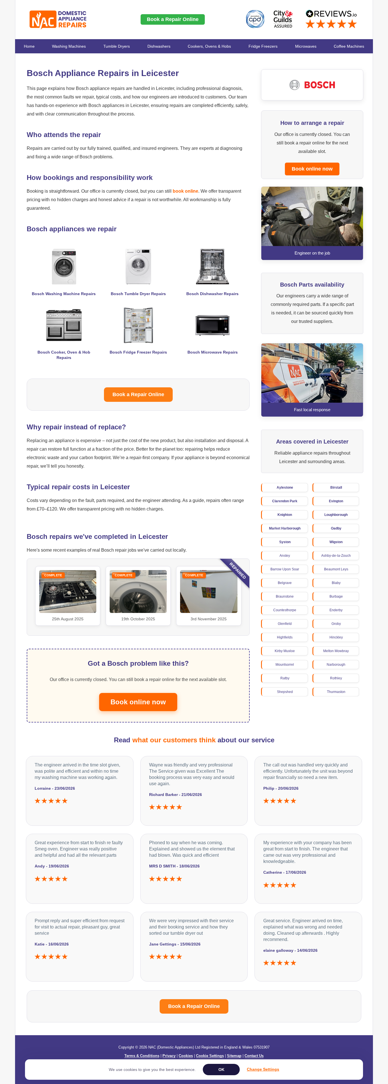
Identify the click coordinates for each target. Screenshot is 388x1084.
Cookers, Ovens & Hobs (209, 46)
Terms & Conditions (141, 1056)
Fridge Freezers (263, 46)
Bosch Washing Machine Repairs (64, 293)
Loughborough (336, 515)
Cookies (186, 1056)
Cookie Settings (210, 1056)
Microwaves (305, 46)
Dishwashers (158, 46)
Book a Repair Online (173, 19)
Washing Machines (69, 46)
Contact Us (254, 1056)
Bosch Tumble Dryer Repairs (138, 293)
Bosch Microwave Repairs (212, 352)
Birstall (336, 488)
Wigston (336, 542)
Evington (336, 501)
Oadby (336, 528)
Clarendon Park (284, 501)
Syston (285, 542)
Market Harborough (285, 528)
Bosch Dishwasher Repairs (212, 293)
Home (29, 46)
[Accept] (221, 1069)
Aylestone (285, 488)
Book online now (312, 169)
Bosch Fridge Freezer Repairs (138, 352)
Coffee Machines (349, 46)
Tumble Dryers (116, 46)
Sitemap (234, 1056)
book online (185, 191)
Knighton (285, 515)
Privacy (169, 1056)
